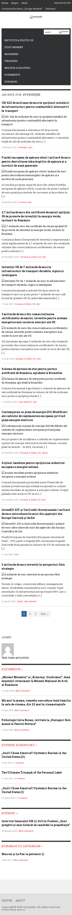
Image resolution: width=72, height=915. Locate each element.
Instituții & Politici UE (18, 40)
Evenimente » (12, 669)
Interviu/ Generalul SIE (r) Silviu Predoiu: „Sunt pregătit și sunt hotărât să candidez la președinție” (36, 823)
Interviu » (10, 813)
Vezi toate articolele (15, 657)
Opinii (45, 452)
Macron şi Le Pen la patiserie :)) (23, 854)
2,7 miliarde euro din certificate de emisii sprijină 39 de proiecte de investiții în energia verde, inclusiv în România (36, 216)
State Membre (13, 47)
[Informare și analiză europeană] (36, 17)
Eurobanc (10, 81)
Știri (30, 147)
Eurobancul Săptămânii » (22, 846)
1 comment (19, 762)
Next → (45, 613)
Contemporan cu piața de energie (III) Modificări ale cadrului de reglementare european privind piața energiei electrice (35, 416)
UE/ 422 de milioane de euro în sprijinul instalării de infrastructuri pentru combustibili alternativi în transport (35, 107)
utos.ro (21, 909)
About (24, 2)
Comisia (23, 202)
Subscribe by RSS (62, 2)
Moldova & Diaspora (17, 67)
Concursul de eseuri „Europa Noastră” (22, 8)
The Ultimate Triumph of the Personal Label (32, 772)
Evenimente (12, 74)
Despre (14, 2)
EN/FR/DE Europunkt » (19, 745)
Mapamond (11, 54)
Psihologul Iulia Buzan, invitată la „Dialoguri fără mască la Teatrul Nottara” (36, 722)
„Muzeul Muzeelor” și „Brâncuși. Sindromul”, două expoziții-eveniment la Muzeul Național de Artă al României (36, 681)
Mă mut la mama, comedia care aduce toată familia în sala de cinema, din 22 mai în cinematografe (36, 702)
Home (5, 2)
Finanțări (10, 60)
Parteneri (50, 8)
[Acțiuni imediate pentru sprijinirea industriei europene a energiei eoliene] (35, 474)
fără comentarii (23, 690)
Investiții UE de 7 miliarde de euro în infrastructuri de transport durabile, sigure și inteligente (33, 271)
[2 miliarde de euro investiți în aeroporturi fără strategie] (35, 576)
